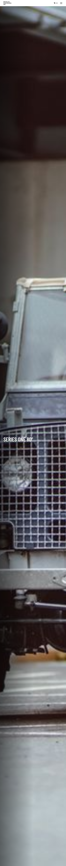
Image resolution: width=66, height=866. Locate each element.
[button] (56, 3)
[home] (7, 3)
